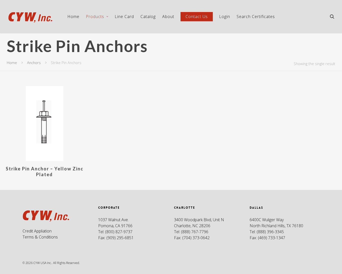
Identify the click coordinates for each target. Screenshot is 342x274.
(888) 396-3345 (270, 231)
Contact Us (197, 16)
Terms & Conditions (40, 237)
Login (224, 16)
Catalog (148, 16)
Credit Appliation (37, 231)
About (168, 16)
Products (95, 16)
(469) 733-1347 (271, 237)
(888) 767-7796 (194, 231)
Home (73, 16)
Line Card (124, 16)
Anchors (34, 62)
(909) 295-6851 (120, 237)
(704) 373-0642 (196, 237)
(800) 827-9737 (118, 231)
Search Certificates (256, 16)
